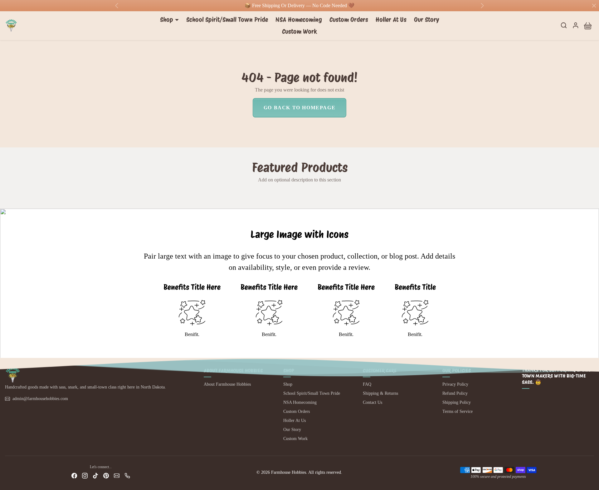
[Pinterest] (106, 475)
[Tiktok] (95, 475)
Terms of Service (457, 411)
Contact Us (372, 402)
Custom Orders (348, 19)
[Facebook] (74, 475)
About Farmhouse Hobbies (227, 384)
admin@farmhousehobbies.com (40, 398)
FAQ (367, 384)
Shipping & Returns (380, 393)
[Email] (116, 475)
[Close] (594, 5)
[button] (564, 25)
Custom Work (299, 31)
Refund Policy (455, 393)
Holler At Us (391, 19)
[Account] (576, 25)
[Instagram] (85, 475)
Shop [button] (166, 19)
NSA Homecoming (298, 19)
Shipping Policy (456, 402)
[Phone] (127, 475)
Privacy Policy (455, 384)
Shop (287, 384)
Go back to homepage (299, 107)
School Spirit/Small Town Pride (227, 19)
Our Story (426, 19)
